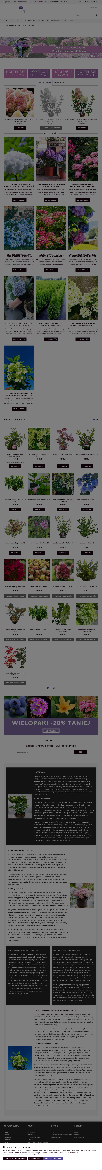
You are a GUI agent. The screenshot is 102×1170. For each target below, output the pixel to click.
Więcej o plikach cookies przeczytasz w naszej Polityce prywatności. (21, 1154)
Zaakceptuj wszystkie (53, 1158)
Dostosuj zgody (35, 1158)
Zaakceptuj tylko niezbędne (15, 1158)
